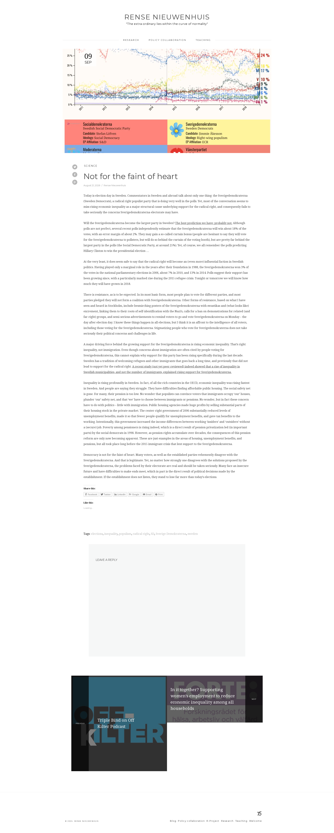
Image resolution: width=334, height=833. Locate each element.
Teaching (203, 40)
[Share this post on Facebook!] (74, 175)
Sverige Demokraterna (171, 533)
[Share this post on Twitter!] (74, 167)
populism (125, 533)
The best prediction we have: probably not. (203, 223)
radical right (141, 533)
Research (131, 40)
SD (152, 533)
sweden (193, 533)
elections (97, 533)
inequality (111, 533)
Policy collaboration (167, 40)
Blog (173, 821)
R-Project (212, 821)
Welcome (255, 821)
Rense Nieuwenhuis (167, 17)
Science (90, 165)
